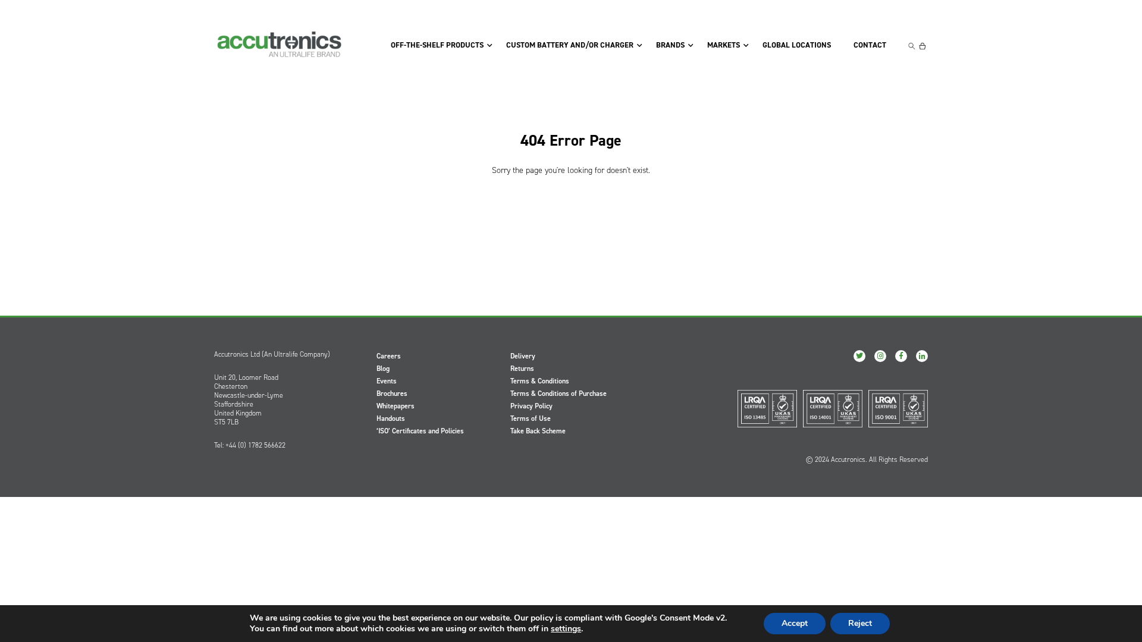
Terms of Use (530, 418)
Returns (522, 368)
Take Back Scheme (538, 431)
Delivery (522, 356)
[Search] (911, 46)
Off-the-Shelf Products (437, 45)
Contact (870, 45)
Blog (383, 368)
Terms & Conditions (539, 381)
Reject (860, 623)
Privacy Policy (531, 406)
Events (387, 381)
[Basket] (922, 46)
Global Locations (797, 45)
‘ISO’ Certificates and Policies (420, 431)
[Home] (279, 44)
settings (566, 629)
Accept (795, 623)
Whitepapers (396, 406)
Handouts (391, 418)
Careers (389, 356)
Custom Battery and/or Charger (569, 45)
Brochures (392, 393)
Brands (670, 45)
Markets (723, 45)
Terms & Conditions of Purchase (558, 393)
